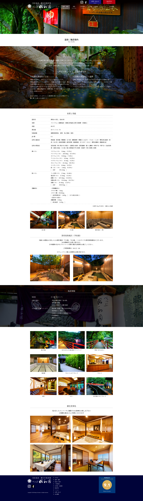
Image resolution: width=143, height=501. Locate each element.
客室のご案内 (58, 481)
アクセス (103, 7)
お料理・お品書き (93, 7)
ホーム (57, 7)
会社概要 (111, 7)
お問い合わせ (95, 2)
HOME (56, 477)
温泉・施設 (65, 7)
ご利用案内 (82, 7)
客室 (74, 7)
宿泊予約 (109, 2)
